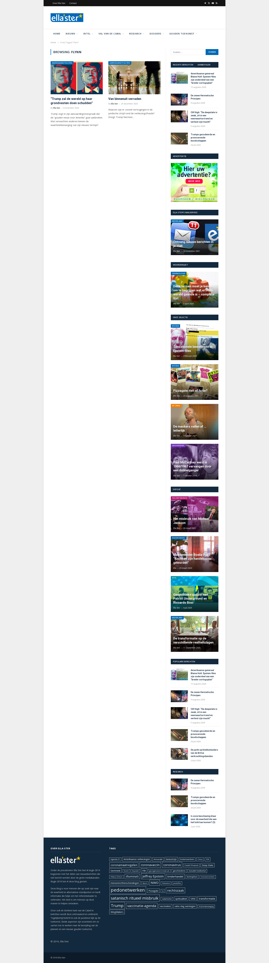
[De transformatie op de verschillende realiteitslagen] (194, 634)
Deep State (207, 865)
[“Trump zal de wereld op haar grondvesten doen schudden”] (77, 77)
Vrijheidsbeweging (206, 906)
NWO (154, 882)
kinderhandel (175, 876)
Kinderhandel (178, 538)
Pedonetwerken (179, 498)
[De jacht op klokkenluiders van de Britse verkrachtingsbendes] (179, 754)
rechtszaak (175, 890)
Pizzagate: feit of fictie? (190, 391)
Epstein (175, 326)
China (200, 859)
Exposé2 (135, 871)
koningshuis (192, 876)
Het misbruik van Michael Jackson (191, 521)
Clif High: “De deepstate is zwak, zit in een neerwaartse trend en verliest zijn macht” (204, 117)
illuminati (132, 876)
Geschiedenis (178, 445)
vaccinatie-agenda (141, 905)
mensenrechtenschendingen (125, 883)
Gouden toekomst (181, 33)
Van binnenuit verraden (124, 99)
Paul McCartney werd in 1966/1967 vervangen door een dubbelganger (192, 466)
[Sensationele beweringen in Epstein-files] (194, 342)
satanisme (167, 899)
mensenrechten (208, 877)
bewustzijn (171, 859)
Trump (117, 905)
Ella (174, 568)
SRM (193, 898)
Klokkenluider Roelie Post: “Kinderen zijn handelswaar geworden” (192, 559)
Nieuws (70, 33)
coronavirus (172, 865)
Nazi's (145, 883)
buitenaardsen (187, 859)
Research (135, 33)
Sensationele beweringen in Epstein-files (192, 349)
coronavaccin (150, 865)
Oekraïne (166, 883)
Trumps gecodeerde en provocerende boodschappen (203, 137)
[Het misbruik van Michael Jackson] (194, 514)
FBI (144, 870)
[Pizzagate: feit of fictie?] (194, 382)
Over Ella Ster (59, 3)
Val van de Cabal (110, 33)
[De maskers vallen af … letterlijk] (194, 422)
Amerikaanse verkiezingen (137, 859)
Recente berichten (183, 64)
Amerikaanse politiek (62, 63)
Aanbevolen (204, 64)
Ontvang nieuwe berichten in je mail (193, 244)
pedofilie (177, 883)
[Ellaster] (67, 18)
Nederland (177, 221)
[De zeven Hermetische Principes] (179, 99)
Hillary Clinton (116, 877)
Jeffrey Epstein (153, 876)
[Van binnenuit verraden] (134, 77)
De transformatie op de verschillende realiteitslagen (193, 640)
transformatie (207, 898)
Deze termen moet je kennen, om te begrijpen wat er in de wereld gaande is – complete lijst (194, 292)
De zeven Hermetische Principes (202, 97)
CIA (207, 859)
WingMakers (117, 911)
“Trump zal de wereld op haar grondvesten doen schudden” (72, 101)
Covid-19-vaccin (191, 865)
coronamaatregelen (124, 865)
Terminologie (178, 273)
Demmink (115, 870)
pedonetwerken (128, 890)
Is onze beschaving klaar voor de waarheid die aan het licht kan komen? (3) (204, 819)
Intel (86, 33)
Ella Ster (56, 108)
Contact (73, 3)
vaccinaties (165, 906)
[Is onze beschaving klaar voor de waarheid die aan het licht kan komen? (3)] (179, 820)
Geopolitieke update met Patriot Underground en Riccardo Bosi (190, 598)
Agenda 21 (115, 859)
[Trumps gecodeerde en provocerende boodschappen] (179, 138)
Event (126, 871)
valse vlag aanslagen (185, 906)
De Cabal (176, 405)
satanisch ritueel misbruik (134, 898)
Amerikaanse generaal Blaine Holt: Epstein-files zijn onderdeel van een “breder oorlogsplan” (203, 78)
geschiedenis (179, 871)
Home (56, 33)
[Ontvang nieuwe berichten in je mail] (194, 237)
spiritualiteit (181, 898)
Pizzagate (153, 890)
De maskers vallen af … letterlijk (189, 428)
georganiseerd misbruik (159, 871)
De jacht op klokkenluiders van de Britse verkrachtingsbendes (204, 753)
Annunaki (158, 859)
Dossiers (155, 33)
